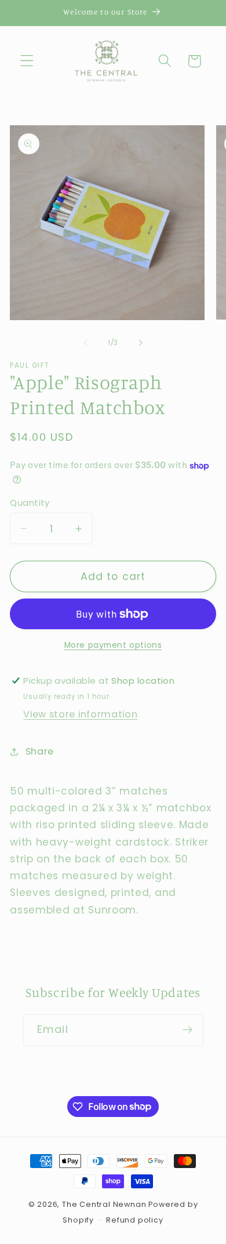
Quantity (30, 502)
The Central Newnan (104, 1204)
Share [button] (39, 751)
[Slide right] (140, 343)
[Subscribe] (187, 1030)
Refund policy (134, 1220)
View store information (80, 714)
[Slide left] (86, 343)
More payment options (113, 645)
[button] (27, 61)
